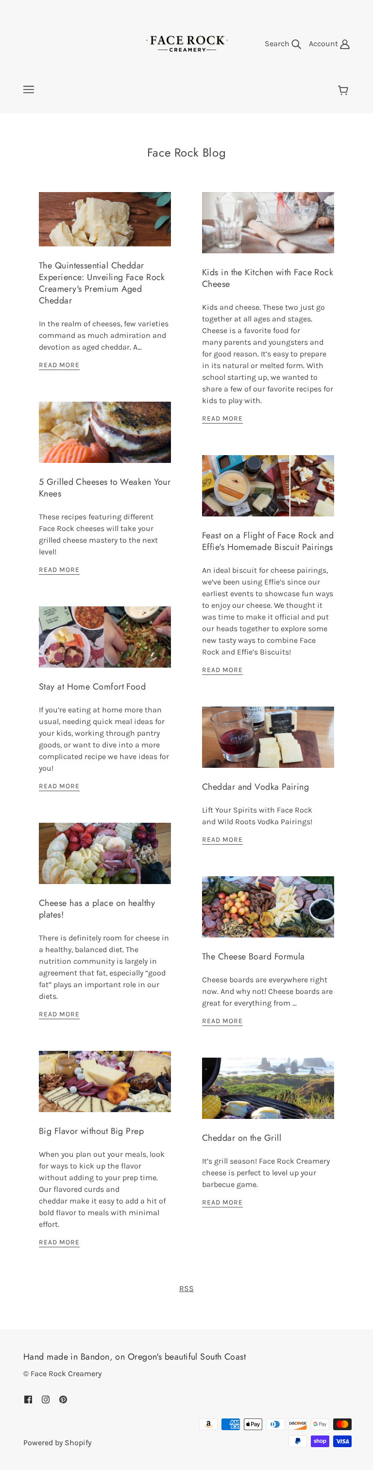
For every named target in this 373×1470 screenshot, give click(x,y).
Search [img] (278, 43)
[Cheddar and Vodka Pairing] (268, 745)
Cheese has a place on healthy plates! (97, 909)
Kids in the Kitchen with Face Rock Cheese (267, 278)
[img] (28, 1399)
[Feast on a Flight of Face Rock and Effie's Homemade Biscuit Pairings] (268, 493)
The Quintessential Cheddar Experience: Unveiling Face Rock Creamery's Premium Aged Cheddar (102, 283)
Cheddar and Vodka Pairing (255, 786)
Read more (59, 365)
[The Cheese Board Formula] (268, 914)
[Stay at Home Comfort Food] (105, 644)
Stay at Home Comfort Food (92, 686)
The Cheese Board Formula (253, 956)
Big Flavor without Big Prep (91, 1131)
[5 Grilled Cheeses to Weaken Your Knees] (105, 440)
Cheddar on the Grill (241, 1138)
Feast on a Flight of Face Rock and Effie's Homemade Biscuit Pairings (268, 541)
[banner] (186, 43)
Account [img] (324, 43)
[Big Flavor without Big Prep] (105, 1089)
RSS (186, 1288)
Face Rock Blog (186, 152)
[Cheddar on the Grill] (268, 1096)
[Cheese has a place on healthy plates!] (105, 861)
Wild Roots (236, 821)
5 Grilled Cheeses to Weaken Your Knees (104, 488)
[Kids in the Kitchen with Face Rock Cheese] (268, 230)
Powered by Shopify (57, 1442)
